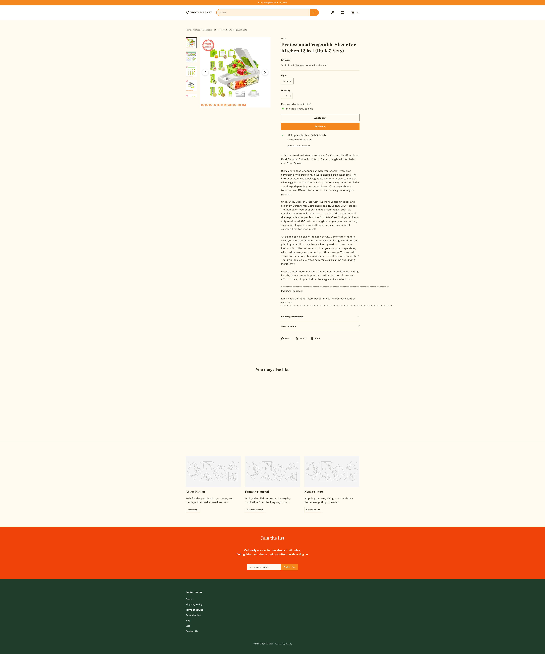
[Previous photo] (205, 72)
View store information (299, 145)
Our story (192, 509)
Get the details (313, 509)
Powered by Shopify (283, 644)
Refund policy (193, 615)
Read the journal (255, 509)
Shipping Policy (194, 604)
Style (283, 75)
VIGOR (284, 38)
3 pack (287, 81)
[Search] (314, 12)
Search (189, 599)
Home (188, 30)
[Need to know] (331, 471)
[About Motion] (213, 471)
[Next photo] (265, 72)
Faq (188, 620)
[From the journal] (272, 471)
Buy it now (320, 126)
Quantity (285, 90)
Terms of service (194, 609)
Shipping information (292, 316)
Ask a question (288, 326)
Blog (188, 625)
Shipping (299, 65)
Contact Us (192, 631)
